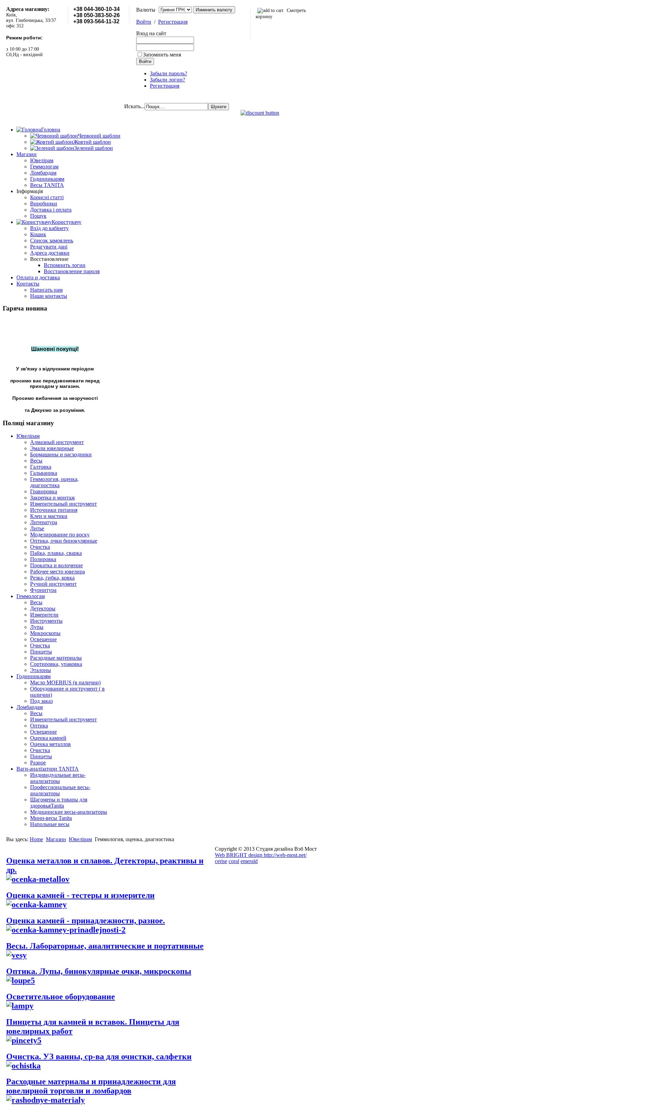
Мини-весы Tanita (51, 818)
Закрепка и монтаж (52, 498)
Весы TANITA (47, 185)
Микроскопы (45, 633)
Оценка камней (48, 738)
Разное (38, 762)
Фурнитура (43, 590)
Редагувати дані (48, 247)
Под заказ (41, 701)
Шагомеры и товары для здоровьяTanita (58, 803)
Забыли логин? (167, 80)
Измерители (44, 615)
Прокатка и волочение (56, 565)
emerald (249, 861)
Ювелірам (41, 160)
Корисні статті (47, 197)
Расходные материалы (56, 658)
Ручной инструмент (53, 584)
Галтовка (40, 467)
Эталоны (40, 670)
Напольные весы (49, 824)
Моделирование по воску (60, 534)
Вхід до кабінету (49, 228)
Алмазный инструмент (57, 442)
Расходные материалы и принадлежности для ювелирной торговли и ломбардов (91, 1086)
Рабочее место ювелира (57, 571)
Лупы (36, 627)
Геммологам (44, 166)
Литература (43, 522)
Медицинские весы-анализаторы (68, 812)
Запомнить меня (162, 55)
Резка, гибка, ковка (52, 578)
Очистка (40, 547)
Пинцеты (41, 652)
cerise (221, 861)
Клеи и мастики (48, 516)
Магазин (26, 154)
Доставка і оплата (51, 210)
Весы (36, 461)
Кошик (38, 234)
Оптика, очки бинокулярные (63, 541)
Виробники (43, 203)
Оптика (39, 725)
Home (36, 839)
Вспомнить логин (65, 265)
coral (234, 861)
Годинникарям (47, 179)
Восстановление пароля (72, 271)
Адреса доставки (49, 253)
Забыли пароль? (168, 73)
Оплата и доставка (38, 277)
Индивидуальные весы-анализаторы (58, 778)
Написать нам (46, 290)
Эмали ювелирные (52, 448)
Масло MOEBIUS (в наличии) (65, 682)
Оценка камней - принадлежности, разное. (85, 920)
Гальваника (43, 473)
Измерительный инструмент (63, 504)
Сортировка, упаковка (56, 664)
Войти (143, 22)
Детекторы (42, 608)
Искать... (134, 106)
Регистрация (173, 22)
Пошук (38, 216)
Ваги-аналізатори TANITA (47, 769)
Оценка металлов (50, 744)
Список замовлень (51, 240)
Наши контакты (48, 296)
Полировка (43, 559)
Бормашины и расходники (61, 454)
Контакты (27, 284)
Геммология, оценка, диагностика (54, 482)
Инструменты (46, 621)
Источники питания (53, 510)
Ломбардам (43, 173)
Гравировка (43, 491)
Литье (37, 528)
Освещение (43, 639)
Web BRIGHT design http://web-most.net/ (261, 855)
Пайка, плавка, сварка (56, 553)
